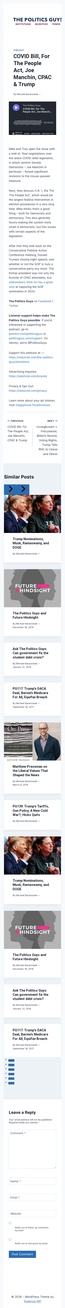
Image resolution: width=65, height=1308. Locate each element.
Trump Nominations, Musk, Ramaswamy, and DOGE (31, 543)
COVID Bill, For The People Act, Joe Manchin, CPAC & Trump (18, 431)
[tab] (11, 1060)
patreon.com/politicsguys (25, 333)
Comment (18, 1133)
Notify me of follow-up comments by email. (31, 1229)
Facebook (45, 301)
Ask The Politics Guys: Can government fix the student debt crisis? (30, 653)
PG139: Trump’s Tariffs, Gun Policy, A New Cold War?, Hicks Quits (31, 810)
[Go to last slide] (10, 489)
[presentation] (32, 514)
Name (15, 1181)
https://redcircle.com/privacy (28, 390)
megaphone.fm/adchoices (33, 405)
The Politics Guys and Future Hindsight (29, 615)
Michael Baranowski (27, 94)
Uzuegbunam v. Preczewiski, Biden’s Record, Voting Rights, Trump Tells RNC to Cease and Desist (47, 438)
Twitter (13, 305)
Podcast (19, 50)
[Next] (23, 489)
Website (15, 1213)
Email (15, 1197)
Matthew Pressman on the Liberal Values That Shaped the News (30, 771)
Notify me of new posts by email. (31, 1243)
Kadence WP (32, 1301)
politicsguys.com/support (25, 338)
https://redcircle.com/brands (28, 376)
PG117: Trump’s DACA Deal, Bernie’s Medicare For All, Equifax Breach (30, 693)
